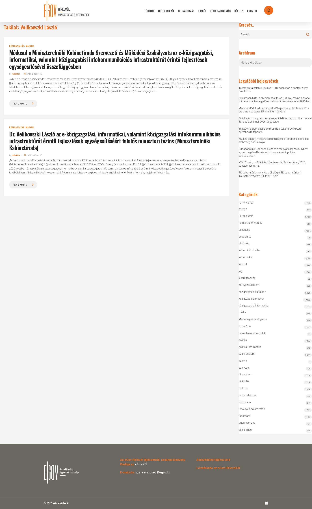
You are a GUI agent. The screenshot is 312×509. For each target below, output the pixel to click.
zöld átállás (245, 429)
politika (243, 340)
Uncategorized (247, 422)
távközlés (244, 381)
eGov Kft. (141, 464)
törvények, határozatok (252, 409)
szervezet (244, 367)
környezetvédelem (249, 284)
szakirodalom (247, 353)
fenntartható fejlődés (250, 222)
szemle (243, 360)
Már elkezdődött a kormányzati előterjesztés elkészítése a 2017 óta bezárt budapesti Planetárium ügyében (274, 110)
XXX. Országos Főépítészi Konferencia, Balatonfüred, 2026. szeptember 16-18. (272, 164)
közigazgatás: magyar (21, 46)
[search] (266, 8)
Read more (20, 103)
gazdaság (244, 229)
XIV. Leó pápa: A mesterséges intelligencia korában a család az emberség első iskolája (274, 140)
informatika (245, 257)
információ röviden (250, 250)
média (242, 312)
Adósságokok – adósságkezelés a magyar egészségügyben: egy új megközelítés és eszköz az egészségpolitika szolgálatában (273, 152)
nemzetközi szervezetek (252, 333)
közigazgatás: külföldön (252, 291)
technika (243, 388)
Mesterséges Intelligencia (274, 320)
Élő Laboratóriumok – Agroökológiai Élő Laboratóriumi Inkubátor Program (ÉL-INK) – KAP (270, 174)
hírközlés (244, 243)
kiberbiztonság (247, 278)
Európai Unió (246, 215)
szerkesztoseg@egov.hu (152, 472)
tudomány (244, 415)
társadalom (245, 374)
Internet (243, 264)
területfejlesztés (247, 395)
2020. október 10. (34, 74)
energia (243, 209)
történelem (245, 402)
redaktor (16, 74)
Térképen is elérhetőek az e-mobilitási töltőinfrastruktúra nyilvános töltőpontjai (270, 130)
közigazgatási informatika (253, 305)
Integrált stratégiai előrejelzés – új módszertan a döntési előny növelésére (273, 89)
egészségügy (246, 202)
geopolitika (245, 236)
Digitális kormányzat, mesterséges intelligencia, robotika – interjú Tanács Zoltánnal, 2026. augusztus (275, 120)
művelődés (245, 326)
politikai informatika (250, 346)
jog (240, 271)
